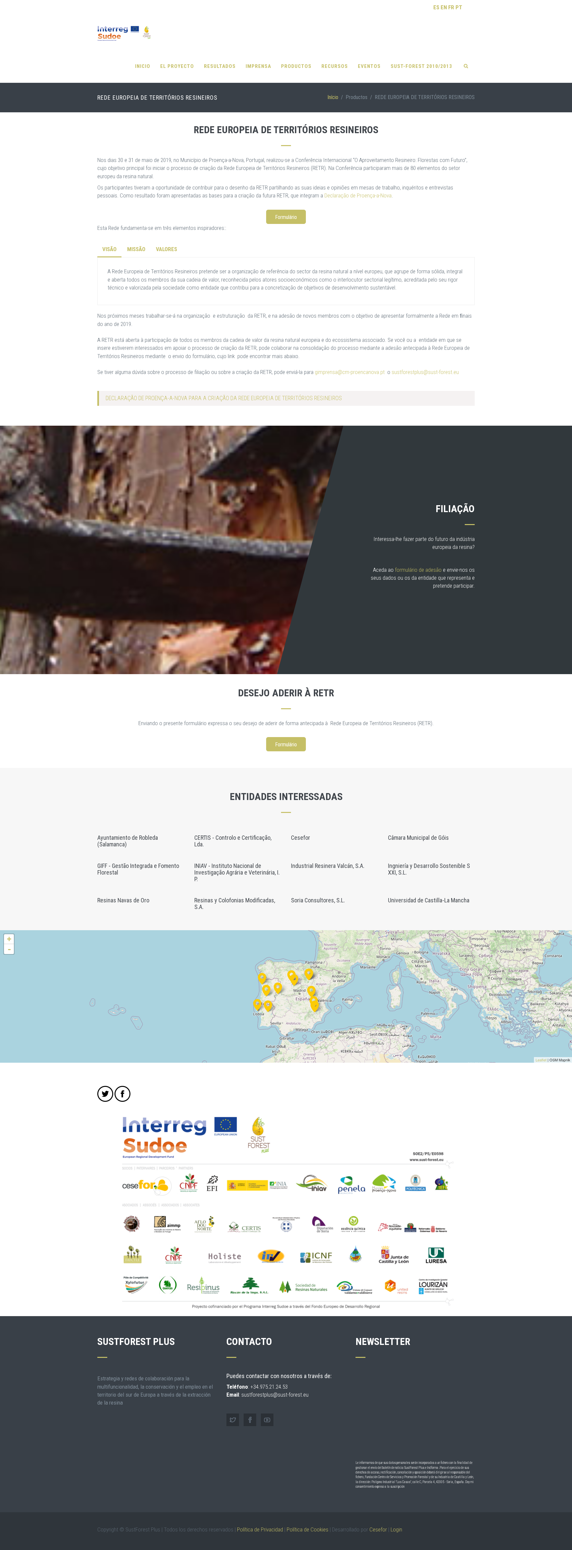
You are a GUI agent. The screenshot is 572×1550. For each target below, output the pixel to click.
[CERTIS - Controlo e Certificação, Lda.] (268, 1005)
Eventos (369, 66)
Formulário (286, 217)
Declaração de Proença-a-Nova (358, 195)
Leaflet (541, 1059)
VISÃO (109, 249)
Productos (296, 66)
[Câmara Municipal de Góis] (266, 989)
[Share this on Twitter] (105, 1094)
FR (451, 7)
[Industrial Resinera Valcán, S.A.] (311, 990)
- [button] (9, 949)
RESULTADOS (220, 66)
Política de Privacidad (260, 1529)
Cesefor (378, 1529)
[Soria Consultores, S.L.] (309, 973)
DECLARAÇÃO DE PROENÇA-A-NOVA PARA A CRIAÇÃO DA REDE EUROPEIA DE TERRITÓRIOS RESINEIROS (224, 398)
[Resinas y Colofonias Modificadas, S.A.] (314, 1005)
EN (444, 7)
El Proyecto (177, 66)
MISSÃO (136, 249)
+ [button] (9, 939)
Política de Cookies (307, 1529)
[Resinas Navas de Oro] (294, 979)
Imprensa (258, 66)
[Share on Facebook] (122, 1094)
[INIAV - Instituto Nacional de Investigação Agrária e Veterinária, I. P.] (257, 1004)
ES (436, 7)
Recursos (334, 66)
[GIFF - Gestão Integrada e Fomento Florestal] (262, 978)
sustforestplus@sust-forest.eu (425, 372)
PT (458, 7)
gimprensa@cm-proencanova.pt (350, 372)
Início (332, 97)
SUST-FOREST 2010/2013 (421, 66)
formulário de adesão (418, 569)
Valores (166, 249)
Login (396, 1529)
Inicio (142, 66)
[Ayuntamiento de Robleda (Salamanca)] (278, 987)
